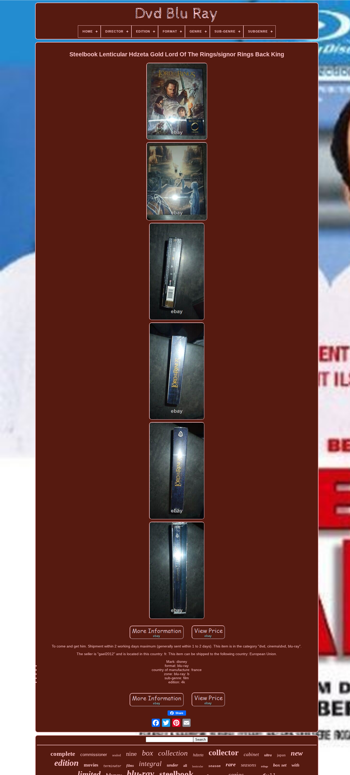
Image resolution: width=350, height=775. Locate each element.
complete (62, 753)
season (214, 766)
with (295, 765)
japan (281, 755)
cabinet (251, 754)
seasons (248, 765)
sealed (116, 755)
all (185, 766)
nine (131, 753)
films (130, 766)
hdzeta (198, 755)
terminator (112, 766)
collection (173, 753)
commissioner (93, 754)
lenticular (197, 766)
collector (224, 752)
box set (279, 765)
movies (91, 765)
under (172, 765)
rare (231, 764)
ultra (268, 755)
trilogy (264, 766)
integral (150, 764)
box (147, 753)
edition (66, 763)
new (297, 753)
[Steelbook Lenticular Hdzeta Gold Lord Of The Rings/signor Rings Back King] (176, 102)
